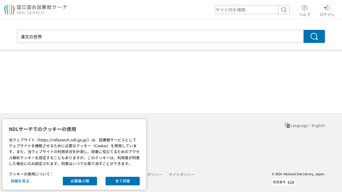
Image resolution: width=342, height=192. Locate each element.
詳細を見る (20, 180)
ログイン (327, 14)
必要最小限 (80, 180)
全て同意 (122, 180)
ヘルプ (304, 14)
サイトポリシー (182, 174)
